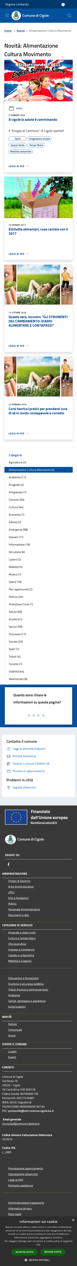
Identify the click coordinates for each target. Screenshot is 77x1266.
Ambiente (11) (17, 477)
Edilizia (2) (15, 522)
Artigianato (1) (17, 492)
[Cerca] (69, 16)
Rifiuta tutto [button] (52, 1251)
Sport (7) (14, 649)
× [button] (73, 1220)
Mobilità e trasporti (20, 961)
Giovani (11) (16, 537)
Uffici (11, 892)
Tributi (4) (14, 656)
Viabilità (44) (16, 671)
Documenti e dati (18, 915)
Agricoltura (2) (17, 462)
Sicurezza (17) (17, 634)
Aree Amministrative (21, 886)
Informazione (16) (19, 544)
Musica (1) (15, 574)
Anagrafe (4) (16, 485)
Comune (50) (16, 500)
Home (7, 30)
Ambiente (14, 995)
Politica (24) (16, 597)
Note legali (14, 1214)
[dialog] (38, 1241)
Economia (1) (16, 514)
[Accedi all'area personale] (63, 4)
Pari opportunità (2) (20, 589)
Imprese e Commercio (21, 949)
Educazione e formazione (23, 978)
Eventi (12, 1057)
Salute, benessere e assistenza (26, 1001)
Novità (21, 30)
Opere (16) (15, 582)
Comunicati (15, 1030)
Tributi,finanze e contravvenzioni (28, 989)
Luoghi (12, 1051)
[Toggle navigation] (7, 15)
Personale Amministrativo (24, 909)
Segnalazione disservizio (23, 1174)
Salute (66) (15, 612)
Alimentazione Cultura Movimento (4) (31, 470)
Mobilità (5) (15, 567)
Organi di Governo (19, 881)
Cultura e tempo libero (21, 938)
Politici (12, 903)
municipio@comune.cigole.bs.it (21, 1123)
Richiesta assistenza (20, 1185)
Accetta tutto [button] (25, 1252)
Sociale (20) (16, 641)
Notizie (12, 1024)
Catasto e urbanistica (21, 955)
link (38, 1244)
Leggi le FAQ (15, 1180)
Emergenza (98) (18, 529)
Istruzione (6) (17, 552)
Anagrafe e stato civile (21, 932)
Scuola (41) (15, 619)
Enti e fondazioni (18, 898)
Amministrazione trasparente (26, 1203)
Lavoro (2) (15, 559)
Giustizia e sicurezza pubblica (26, 984)
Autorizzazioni (17, 1006)
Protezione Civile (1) (21, 604)
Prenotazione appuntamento (25, 1168)
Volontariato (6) (18, 679)
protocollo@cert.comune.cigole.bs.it (31, 1111)
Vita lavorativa (17, 944)
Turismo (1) (15, 664)
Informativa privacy (20, 1208)
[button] (38, 1260)
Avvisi (19, 108)
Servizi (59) (15, 626)
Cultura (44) (16, 507)
